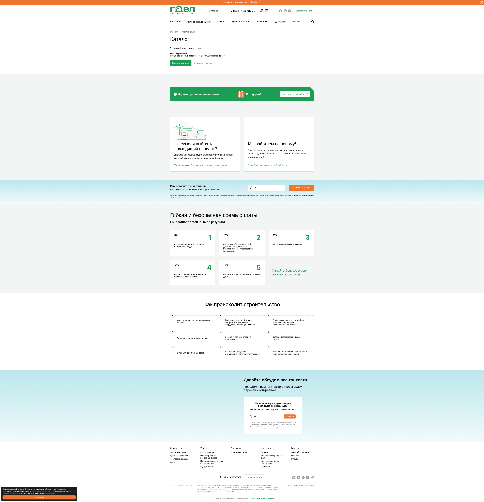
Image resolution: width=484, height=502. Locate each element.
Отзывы (294, 459)
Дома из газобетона (180, 455)
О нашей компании (300, 452)
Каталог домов (188, 32)
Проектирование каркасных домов (208, 456)
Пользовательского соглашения (205, 195)
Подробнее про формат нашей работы (266, 165)
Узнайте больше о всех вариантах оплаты (289, 272)
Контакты (296, 21)
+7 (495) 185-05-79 (242, 10)
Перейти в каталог (180, 63)
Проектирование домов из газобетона (211, 462)
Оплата (264, 452)
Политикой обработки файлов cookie (272, 428)
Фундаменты (206, 467)
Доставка (265, 467)
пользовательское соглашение (261, 498)
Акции (173, 462)
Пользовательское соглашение (301, 485)
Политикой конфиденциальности (295, 195)
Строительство (207, 452)
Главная (174, 32)
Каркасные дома (178, 452)
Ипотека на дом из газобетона (270, 462)
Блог (280, 22)
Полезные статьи (239, 452)
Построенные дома (198, 22)
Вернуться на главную (204, 63)
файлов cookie (49, 493)
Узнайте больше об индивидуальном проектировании (199, 165)
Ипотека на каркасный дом (271, 456)
